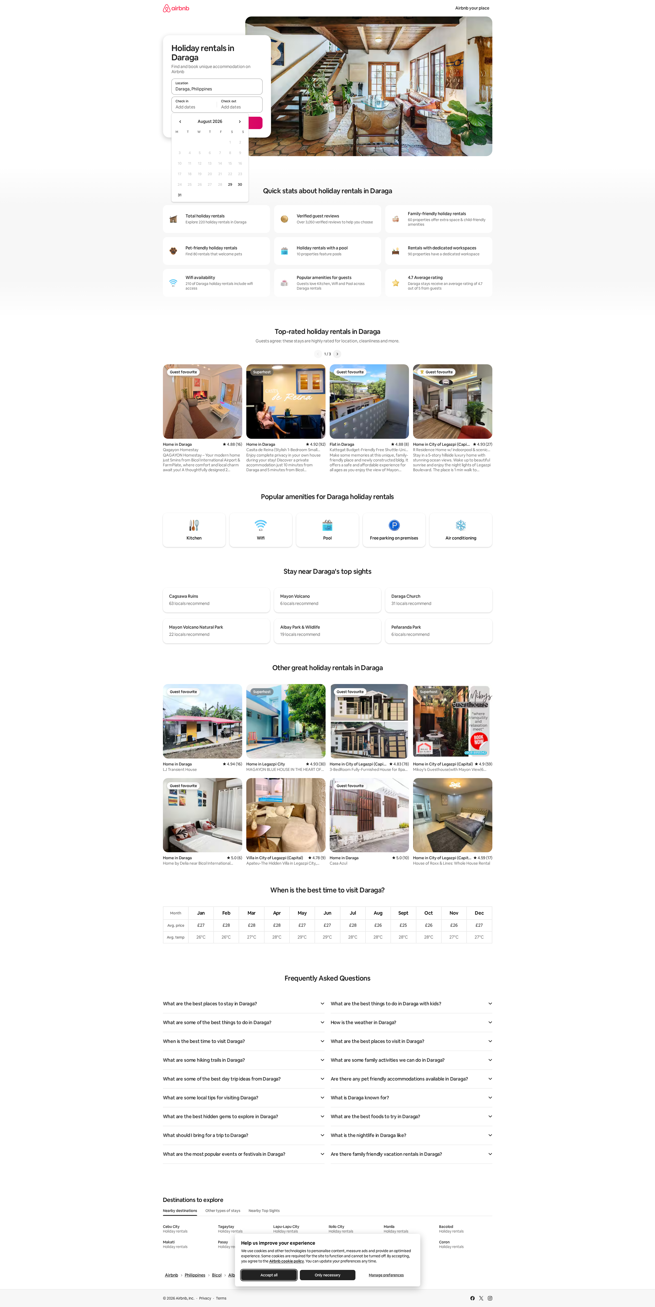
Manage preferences (386, 1275)
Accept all (268, 1275)
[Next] (337, 354)
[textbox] (194, 107)
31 (179, 195)
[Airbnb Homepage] (176, 8)
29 (230, 184)
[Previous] (318, 354)
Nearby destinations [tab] (180, 1210)
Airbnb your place (472, 8)
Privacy (205, 1298)
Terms (221, 1298)
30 (240, 184)
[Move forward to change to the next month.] (239, 121)
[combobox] (217, 89)
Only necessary (327, 1275)
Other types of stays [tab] (222, 1210)
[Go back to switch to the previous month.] (180, 121)
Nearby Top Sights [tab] (264, 1210)
